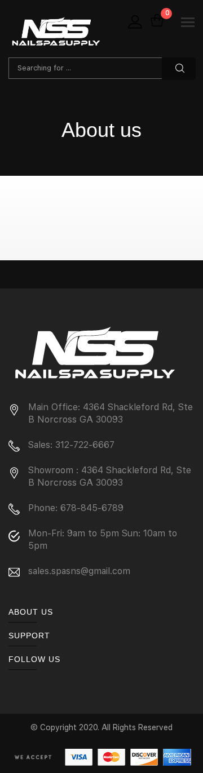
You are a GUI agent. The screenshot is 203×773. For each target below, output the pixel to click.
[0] (157, 21)
